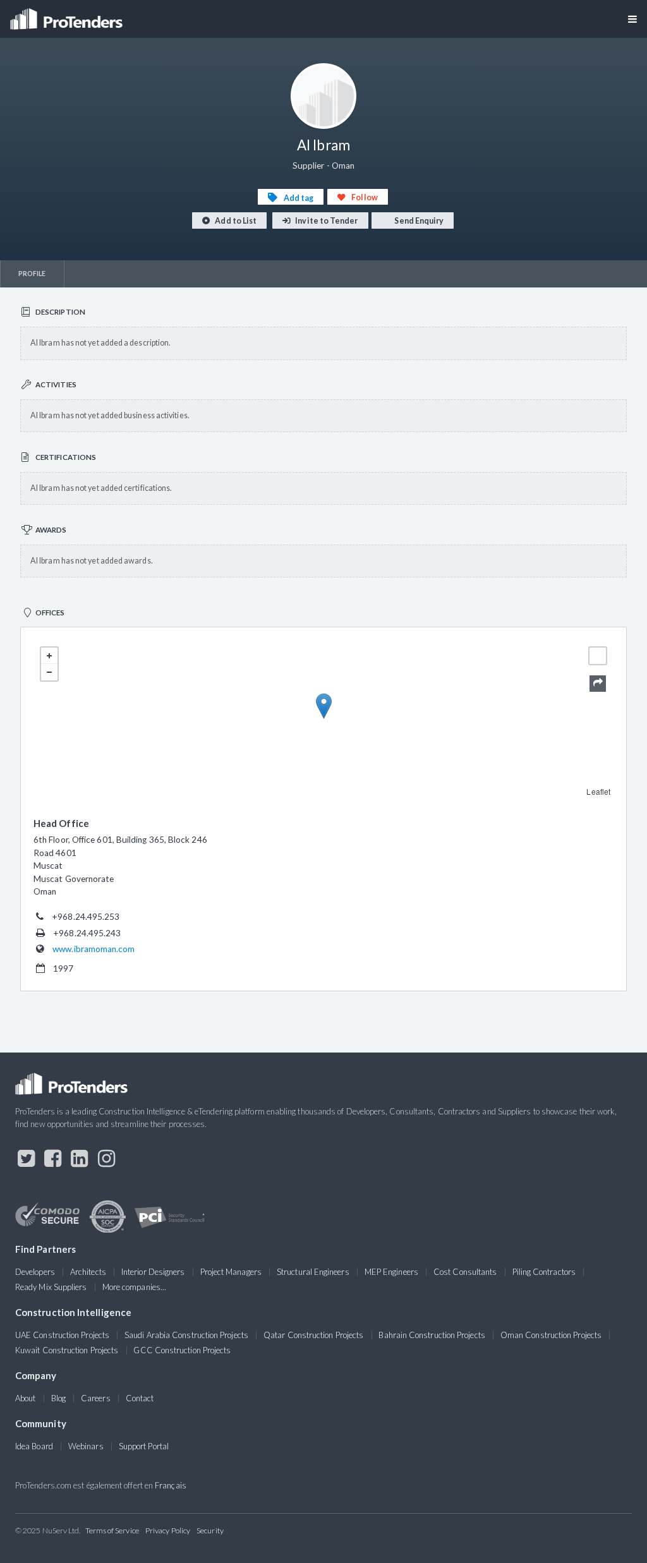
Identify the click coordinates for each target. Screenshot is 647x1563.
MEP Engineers (391, 1272)
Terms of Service (112, 1530)
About (25, 1398)
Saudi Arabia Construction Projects (186, 1335)
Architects (88, 1272)
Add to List (235, 221)
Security (210, 1530)
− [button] (49, 672)
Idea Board (34, 1446)
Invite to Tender (326, 221)
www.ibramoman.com (93, 949)
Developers (35, 1272)
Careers (96, 1398)
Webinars (86, 1446)
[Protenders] (67, 15)
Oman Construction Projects (551, 1335)
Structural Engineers (313, 1272)
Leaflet (598, 791)
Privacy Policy (167, 1530)
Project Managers (231, 1272)
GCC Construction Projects (182, 1350)
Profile (32, 273)
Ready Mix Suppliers (51, 1287)
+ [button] (49, 656)
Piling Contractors (544, 1272)
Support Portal (144, 1446)
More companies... (134, 1287)
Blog (58, 1398)
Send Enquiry (418, 221)
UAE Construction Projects (62, 1335)
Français (170, 1485)
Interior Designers (152, 1272)
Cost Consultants (465, 1272)
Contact (140, 1398)
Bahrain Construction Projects (431, 1335)
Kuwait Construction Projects (66, 1350)
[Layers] (598, 656)
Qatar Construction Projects (313, 1335)
